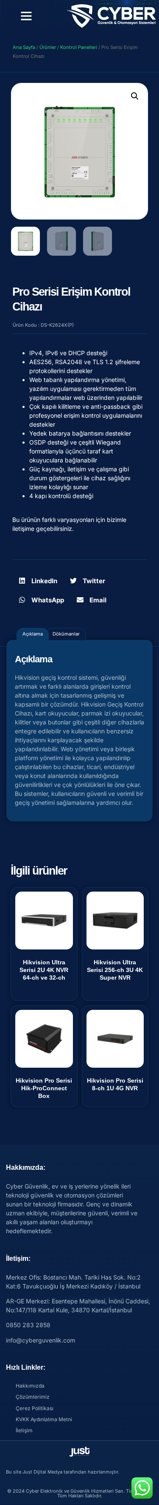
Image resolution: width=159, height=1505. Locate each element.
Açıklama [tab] (32, 634)
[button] (26, 16)
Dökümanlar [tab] (66, 634)
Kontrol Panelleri (78, 47)
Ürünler (47, 47)
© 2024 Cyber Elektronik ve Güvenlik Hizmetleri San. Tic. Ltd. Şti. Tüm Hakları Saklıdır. (79, 1493)
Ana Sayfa (24, 47)
